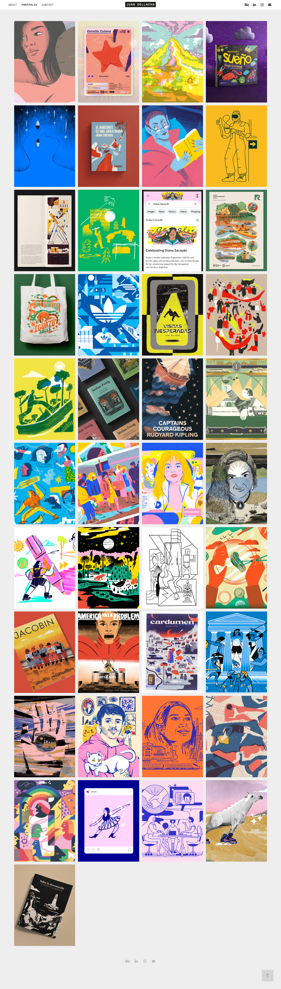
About (12, 5)
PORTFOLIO (29, 5)
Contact (48, 5)
